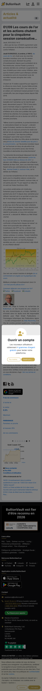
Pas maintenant (14, 359)
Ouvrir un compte (29, 359)
